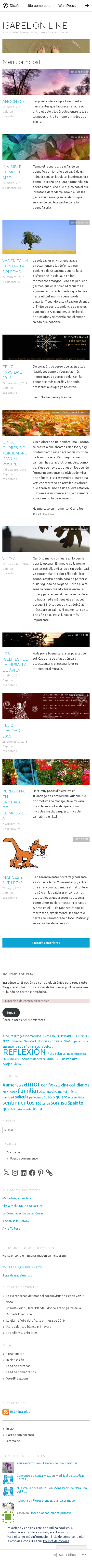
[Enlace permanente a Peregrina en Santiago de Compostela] (46, 773)
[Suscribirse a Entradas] (5, 1411)
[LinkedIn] (23, 1173)
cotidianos (79, 1085)
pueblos (47, 1046)
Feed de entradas (18, 1366)
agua (20, 1085)
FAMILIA (73, 695)
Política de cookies (56, 1541)
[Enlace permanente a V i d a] (46, 540)
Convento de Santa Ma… (34, 1475)
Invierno (56, 412)
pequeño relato (79, 71)
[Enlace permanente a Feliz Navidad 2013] (46, 707)
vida (29, 1109)
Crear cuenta (15, 1353)
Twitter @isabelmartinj (23, 1267)
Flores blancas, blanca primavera (28, 1326)
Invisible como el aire (11, 172)
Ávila (71, 635)
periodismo (36, 1097)
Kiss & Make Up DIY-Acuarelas (22, 1205)
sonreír (45, 1103)
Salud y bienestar (33, 1058)
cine (64, 1085)
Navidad (83, 337)
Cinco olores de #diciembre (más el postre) (14, 453)
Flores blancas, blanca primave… (55, 1500)
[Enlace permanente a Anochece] (46, 83)
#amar (9, 1084)
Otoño (66, 412)
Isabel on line (34, 25)
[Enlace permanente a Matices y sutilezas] (27, 855)
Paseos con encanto (24, 1158)
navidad (8, 1097)
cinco (57, 1085)
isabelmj (22, 1500)
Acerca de (13, 1152)
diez (5, 1091)
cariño (47, 1084)
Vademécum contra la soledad (15, 266)
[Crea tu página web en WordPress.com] (46, 5)
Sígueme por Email (19, 974)
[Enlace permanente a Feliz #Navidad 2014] (46, 348)
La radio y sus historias (21, 1332)
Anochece (13, 101)
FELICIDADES (71, 337)
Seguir (11, 1012)
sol (38, 1103)
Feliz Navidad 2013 (11, 730)
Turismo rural (69, 1058)
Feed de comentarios (21, 1372)
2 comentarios (11, 187)
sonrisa (59, 1103)
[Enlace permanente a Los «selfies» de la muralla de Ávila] (46, 641)
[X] (6, 1173)
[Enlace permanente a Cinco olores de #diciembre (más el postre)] (46, 424)
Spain (73, 1103)
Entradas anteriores (46, 942)
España (13, 1091)
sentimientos (18, 1103)
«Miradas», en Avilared (17, 1198)
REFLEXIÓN (81, 635)
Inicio (10, 1428)
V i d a (8, 558)
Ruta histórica (76, 1053)
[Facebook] (32, 1173)
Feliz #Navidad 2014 (12, 372)
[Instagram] (15, 1173)
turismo (53, 1059)
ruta (70, 1097)
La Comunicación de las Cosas (22, 1213)
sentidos (79, 1097)
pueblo (49, 1097)
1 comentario (11, 281)
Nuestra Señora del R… (33, 1488)
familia (27, 1090)
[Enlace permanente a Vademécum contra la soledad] (39, 238)
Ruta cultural (71, 761)
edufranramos (27, 1463)
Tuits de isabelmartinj (17, 1275)
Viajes (84, 761)
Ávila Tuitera (11, 1228)
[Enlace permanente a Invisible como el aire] (46, 148)
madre (51, 1091)
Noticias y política (50, 1041)
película (21, 1097)
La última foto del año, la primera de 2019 (35, 1320)
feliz (41, 1091)
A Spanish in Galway (15, 1221)
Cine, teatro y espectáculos (22, 1036)
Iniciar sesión (15, 1359)
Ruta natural (11, 1058)
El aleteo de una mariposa (59, 1463)
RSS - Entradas (20, 1411)
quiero (61, 1097)
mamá (62, 1091)
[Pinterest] (41, 1173)
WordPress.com (17, 1378)
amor (32, 1084)
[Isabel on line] (46, 48)
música (73, 1091)
